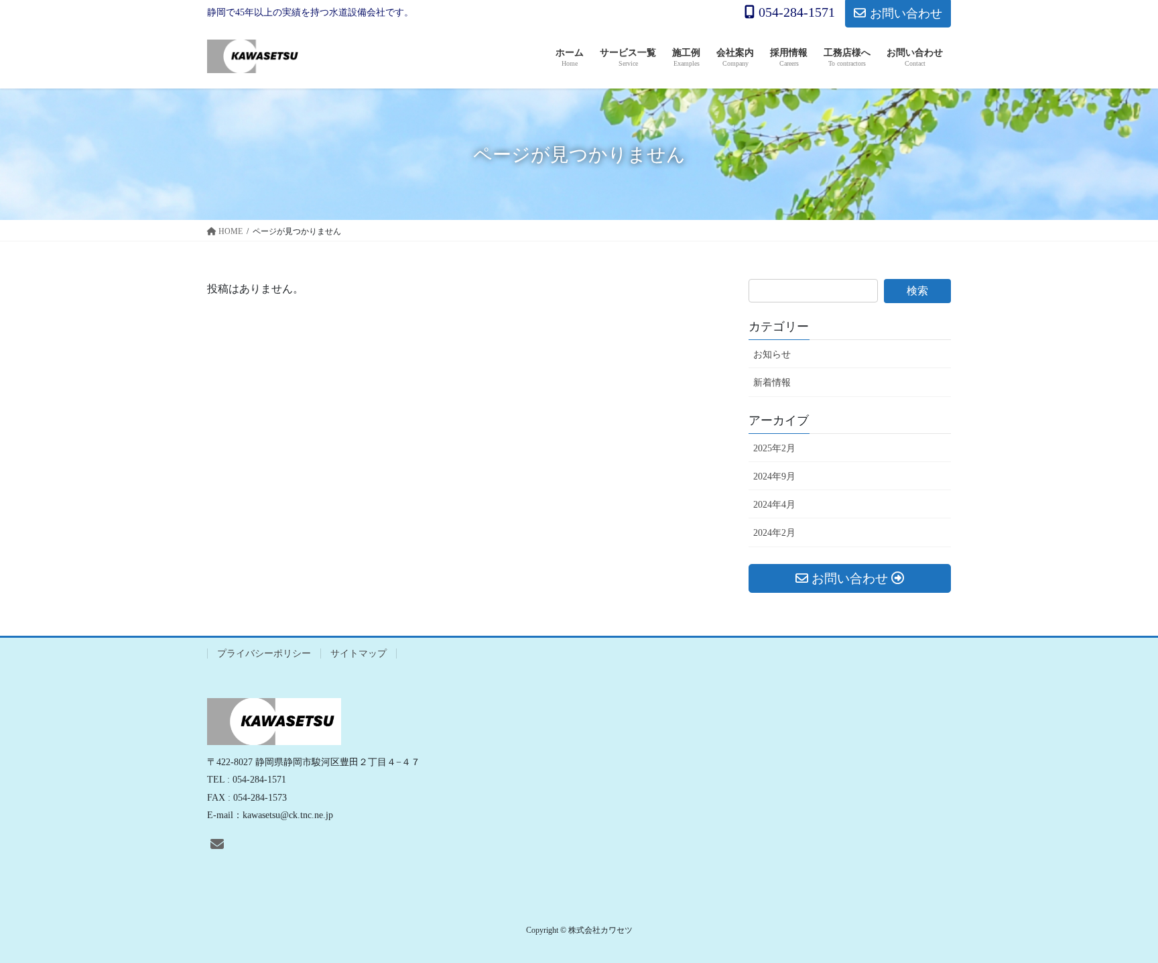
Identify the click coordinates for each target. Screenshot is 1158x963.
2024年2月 (774, 533)
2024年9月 (774, 476)
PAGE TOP (1118, 922)
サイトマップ (358, 653)
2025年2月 (774, 448)
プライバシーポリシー (264, 653)
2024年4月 (774, 505)
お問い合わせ (906, 13)
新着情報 (772, 383)
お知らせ (772, 354)
